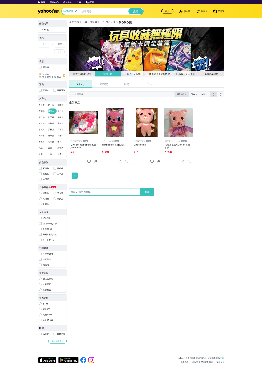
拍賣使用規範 (207, 361)
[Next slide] (191, 122)
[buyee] (52, 75)
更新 (222, 358)
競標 (126, 84)
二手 (150, 84)
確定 (59, 51)
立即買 (104, 84)
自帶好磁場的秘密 (82, 73)
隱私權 (195, 361)
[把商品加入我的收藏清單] (89, 161)
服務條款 (184, 361)
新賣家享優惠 (211, 73)
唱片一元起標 (134, 73)
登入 (167, 11)
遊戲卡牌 (107, 73)
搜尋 (147, 191)
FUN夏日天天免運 (185, 73)
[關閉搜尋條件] (76, 11)
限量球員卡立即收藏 (159, 73)
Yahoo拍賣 (49, 11)
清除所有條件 (57, 341)
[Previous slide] (166, 122)
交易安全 (220, 361)
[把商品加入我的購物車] (95, 161)
